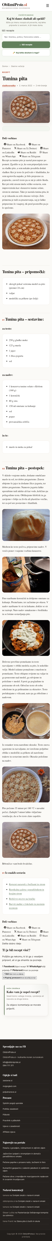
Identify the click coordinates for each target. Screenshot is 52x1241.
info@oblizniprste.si (11, 1062)
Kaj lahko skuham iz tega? (26, 53)
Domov (5, 66)
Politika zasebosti (10, 1109)
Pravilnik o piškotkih (11, 1120)
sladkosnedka (9, 85)
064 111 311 (8, 1065)
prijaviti (10, 1008)
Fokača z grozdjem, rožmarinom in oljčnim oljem (24, 1148)
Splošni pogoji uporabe (13, 1103)
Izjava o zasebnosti (11, 1126)
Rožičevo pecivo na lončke (22, 898)
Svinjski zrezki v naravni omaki (26, 1195)
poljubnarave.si (9, 1092)
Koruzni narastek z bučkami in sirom (27, 884)
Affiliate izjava (9, 1132)
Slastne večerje (17, 66)
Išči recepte (8, 30)
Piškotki (6, 1115)
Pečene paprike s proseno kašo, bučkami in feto (24, 1162)
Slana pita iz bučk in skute (28, 1221)
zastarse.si (7, 1080)
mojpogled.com (9, 1086)
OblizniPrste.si (9, 1052)
